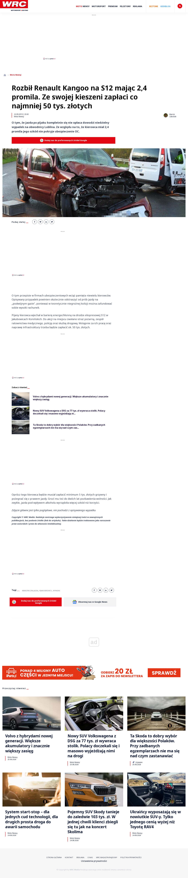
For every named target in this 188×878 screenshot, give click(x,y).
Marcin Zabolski (172, 115)
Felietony (125, 6)
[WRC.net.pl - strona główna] (4, 75)
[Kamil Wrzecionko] (170, 726)
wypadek (56, 591)
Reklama (137, 6)
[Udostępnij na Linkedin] (46, 221)
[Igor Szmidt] (49, 726)
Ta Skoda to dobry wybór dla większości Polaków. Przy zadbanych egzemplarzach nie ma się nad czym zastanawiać (155, 745)
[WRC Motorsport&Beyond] (15, 12)
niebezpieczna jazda (30, 591)
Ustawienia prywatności (94, 860)
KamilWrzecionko (178, 725)
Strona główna (54, 857)
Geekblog (165, 6)
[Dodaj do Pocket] (40, 221)
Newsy (82, 6)
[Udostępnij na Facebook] (34, 221)
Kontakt (69, 857)
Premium (113, 6)
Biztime (153, 6)
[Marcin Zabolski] (166, 115)
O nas (90, 857)
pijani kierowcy (45, 591)
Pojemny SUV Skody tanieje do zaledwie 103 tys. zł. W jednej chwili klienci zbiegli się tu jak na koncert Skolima (93, 821)
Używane (138, 762)
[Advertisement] (94, 36)
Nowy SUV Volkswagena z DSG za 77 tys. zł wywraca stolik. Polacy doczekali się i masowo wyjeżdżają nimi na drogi (94, 745)
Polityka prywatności (130, 857)
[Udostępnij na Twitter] (52, 221)
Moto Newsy (19, 116)
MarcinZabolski (117, 725)
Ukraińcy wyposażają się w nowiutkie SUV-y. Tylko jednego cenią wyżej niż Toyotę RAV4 (155, 819)
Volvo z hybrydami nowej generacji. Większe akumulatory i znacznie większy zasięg (29, 743)
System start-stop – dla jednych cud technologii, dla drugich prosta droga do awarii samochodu (31, 819)
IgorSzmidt (55, 725)
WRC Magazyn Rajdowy (106, 857)
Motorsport (99, 6)
